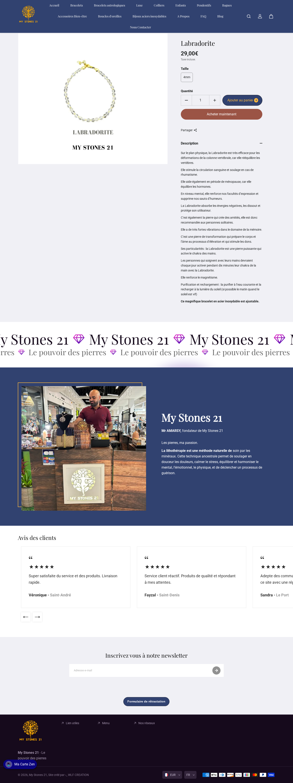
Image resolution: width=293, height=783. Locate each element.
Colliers (159, 5)
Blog (220, 16)
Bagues (227, 5)
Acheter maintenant (221, 114)
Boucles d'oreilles (109, 16)
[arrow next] (37, 617)
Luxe (139, 5)
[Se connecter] (260, 16)
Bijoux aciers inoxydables (149, 16)
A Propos (183, 16)
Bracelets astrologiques (109, 5)
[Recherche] (249, 16)
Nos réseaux (146, 723)
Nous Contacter (140, 27)
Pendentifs (204, 5)
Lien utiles (72, 723)
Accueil (54, 5)
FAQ (203, 16)
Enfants (180, 5)
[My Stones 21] (28, 16)
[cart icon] (271, 16)
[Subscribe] (216, 670)
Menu (106, 723)
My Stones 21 (38, 775)
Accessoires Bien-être (72, 16)
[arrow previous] (25, 617)
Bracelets (76, 5)
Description (189, 143)
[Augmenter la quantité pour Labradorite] (214, 100)
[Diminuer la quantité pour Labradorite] (186, 100)
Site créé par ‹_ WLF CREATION (68, 775)
